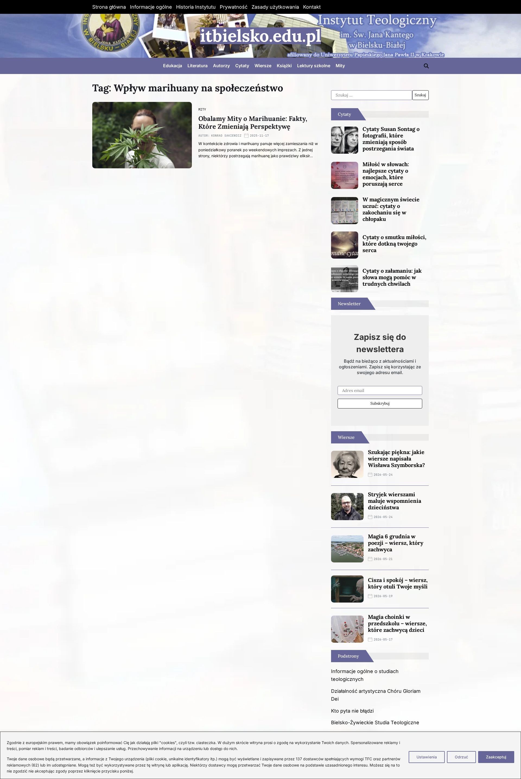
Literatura (198, 65)
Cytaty (242, 65)
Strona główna (109, 7)
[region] (260, 755)
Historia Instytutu (196, 7)
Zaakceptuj (496, 757)
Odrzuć (461, 757)
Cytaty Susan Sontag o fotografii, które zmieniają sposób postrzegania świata (391, 138)
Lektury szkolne (313, 65)
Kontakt (312, 7)
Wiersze (263, 65)
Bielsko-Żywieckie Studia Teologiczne (375, 722)
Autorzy (221, 65)
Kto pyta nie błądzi (352, 711)
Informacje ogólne (151, 7)
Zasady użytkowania (275, 7)
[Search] (426, 65)
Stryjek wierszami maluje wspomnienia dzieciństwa (394, 501)
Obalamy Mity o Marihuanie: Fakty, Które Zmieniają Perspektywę (252, 122)
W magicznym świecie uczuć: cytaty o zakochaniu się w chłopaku (391, 209)
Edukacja (172, 65)
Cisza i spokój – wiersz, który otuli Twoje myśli (398, 583)
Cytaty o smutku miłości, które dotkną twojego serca (394, 243)
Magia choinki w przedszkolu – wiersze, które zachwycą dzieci (397, 623)
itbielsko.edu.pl (260, 35)
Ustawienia (427, 757)
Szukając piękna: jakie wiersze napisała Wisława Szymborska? (396, 458)
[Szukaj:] (371, 95)
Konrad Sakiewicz (226, 135)
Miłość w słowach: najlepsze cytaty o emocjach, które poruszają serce (386, 174)
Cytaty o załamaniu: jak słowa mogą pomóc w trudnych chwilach (392, 277)
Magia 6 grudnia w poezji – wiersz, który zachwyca (395, 543)
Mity (340, 65)
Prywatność (233, 7)
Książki (284, 65)
